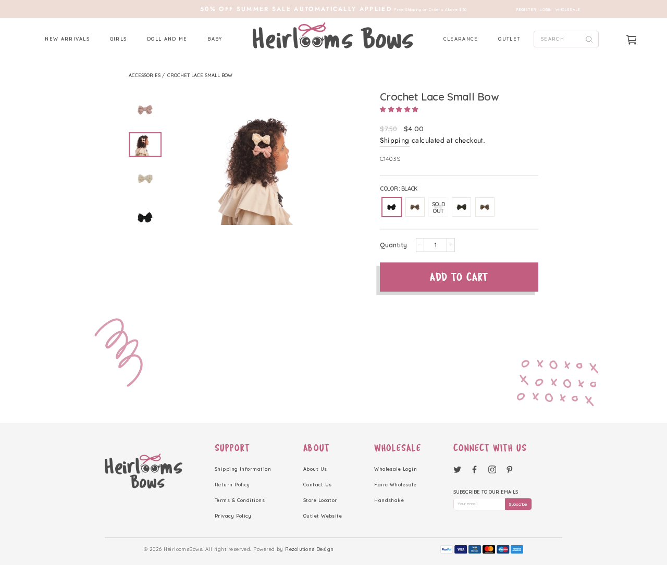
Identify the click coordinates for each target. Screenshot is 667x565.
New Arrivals (67, 39)
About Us (315, 469)
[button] (399, 109)
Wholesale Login (395, 469)
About (316, 448)
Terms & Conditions (240, 500)
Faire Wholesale (395, 484)
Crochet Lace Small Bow (199, 75)
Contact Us (317, 484)
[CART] (631, 40)
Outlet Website (322, 516)
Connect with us (490, 448)
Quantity (393, 245)
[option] (333, 9)
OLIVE (461, 207)
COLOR (398, 188)
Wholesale (567, 9)
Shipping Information (243, 469)
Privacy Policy (233, 516)
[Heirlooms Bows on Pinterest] (509, 469)
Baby (214, 39)
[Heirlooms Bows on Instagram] (492, 469)
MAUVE (415, 207)
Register (526, 9)
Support (232, 448)
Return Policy (232, 484)
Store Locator (320, 500)
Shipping (394, 140)
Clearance (460, 39)
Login (545, 9)
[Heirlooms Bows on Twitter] (457, 469)
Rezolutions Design (309, 549)
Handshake (389, 500)
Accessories (145, 75)
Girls (118, 39)
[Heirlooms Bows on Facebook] (474, 469)
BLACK (391, 207)
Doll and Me (167, 39)
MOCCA (485, 207)
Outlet (509, 39)
